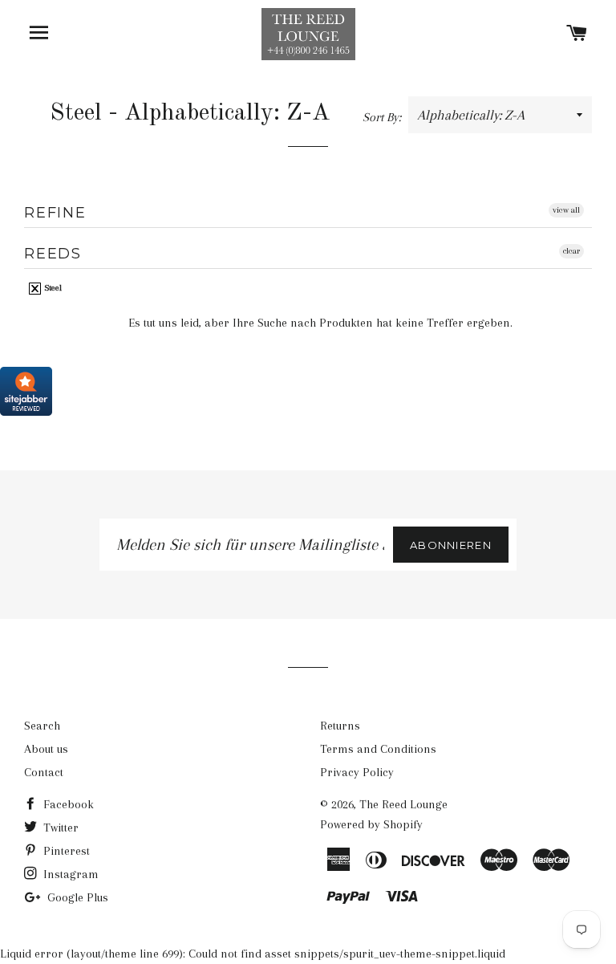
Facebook (67, 804)
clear (571, 251)
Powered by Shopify (371, 824)
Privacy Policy (357, 772)
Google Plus (76, 897)
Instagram (69, 874)
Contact (43, 772)
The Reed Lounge (403, 804)
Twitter (59, 827)
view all (566, 210)
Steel (52, 288)
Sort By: (383, 117)
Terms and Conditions (378, 749)
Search (42, 725)
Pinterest (65, 851)
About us (46, 749)
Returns (340, 725)
